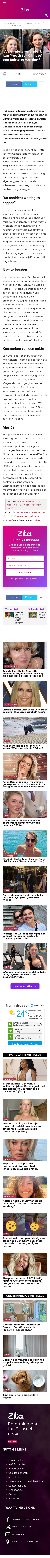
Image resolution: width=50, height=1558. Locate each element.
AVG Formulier (16, 1464)
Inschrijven (25, 572)
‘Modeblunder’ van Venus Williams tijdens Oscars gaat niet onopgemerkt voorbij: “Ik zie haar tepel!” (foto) (24, 1087)
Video (7, 741)
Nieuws (12, 23)
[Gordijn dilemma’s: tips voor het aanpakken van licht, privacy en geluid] (25, 1346)
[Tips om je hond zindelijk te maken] (25, 1381)
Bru (18, 74)
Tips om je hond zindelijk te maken (20, 1396)
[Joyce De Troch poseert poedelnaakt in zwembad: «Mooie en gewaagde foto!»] (25, 1150)
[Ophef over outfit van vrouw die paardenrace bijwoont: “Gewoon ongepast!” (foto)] (25, 804)
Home (5, 23)
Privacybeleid (16, 1468)
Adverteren (14, 1477)
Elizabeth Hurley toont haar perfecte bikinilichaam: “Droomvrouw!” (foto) (24, 860)
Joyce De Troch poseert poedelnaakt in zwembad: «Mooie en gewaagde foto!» (20, 1166)
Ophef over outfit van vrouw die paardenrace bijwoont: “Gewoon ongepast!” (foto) (21, 822)
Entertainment (11, 666)
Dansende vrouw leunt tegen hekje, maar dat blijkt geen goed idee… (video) (23, 897)
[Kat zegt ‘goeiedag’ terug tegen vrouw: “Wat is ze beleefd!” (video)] (25, 730)
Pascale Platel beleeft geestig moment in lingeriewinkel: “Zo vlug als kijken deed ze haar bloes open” (23, 673)
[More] (41, 84)
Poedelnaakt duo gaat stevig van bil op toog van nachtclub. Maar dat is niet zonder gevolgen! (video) (24, 1242)
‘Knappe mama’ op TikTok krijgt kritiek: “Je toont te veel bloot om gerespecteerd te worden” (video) (23, 1282)
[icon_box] (22, 1519)
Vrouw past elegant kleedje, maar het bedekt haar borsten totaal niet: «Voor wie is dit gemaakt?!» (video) (22, 1127)
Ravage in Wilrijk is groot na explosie (42, 615)
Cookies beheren (18, 1472)
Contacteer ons (17, 1485)
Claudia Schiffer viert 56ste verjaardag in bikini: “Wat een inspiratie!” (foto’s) (25, 710)
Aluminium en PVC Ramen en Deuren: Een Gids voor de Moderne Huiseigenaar (21, 1327)
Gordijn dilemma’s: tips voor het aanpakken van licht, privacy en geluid (23, 1362)
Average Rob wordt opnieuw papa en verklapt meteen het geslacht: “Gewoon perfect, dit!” (24, 936)
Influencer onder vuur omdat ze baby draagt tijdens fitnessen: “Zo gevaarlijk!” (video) (24, 974)
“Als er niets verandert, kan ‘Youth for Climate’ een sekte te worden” (25, 516)
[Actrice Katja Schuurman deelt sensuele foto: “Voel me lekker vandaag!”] (25, 1187)
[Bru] (5, 74)
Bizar (7, 815)
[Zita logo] (25, 9)
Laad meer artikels (24, 986)
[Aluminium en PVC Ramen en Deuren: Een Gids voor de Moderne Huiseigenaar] (25, 1311)
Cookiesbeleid (16, 1460)
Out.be (12, 1494)
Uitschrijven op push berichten (26, 1481)
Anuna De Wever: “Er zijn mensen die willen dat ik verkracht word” (24, 505)
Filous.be (13, 1498)
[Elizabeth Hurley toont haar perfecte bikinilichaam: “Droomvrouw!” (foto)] (25, 843)
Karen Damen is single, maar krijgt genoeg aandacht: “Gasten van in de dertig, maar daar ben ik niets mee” (24, 784)
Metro (39, 520)
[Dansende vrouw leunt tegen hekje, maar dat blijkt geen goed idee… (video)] (25, 879)
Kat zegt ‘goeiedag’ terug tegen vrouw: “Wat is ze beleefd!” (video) (23, 747)
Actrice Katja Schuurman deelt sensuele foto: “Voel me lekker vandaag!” (22, 1203)
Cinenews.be (15, 1489)
